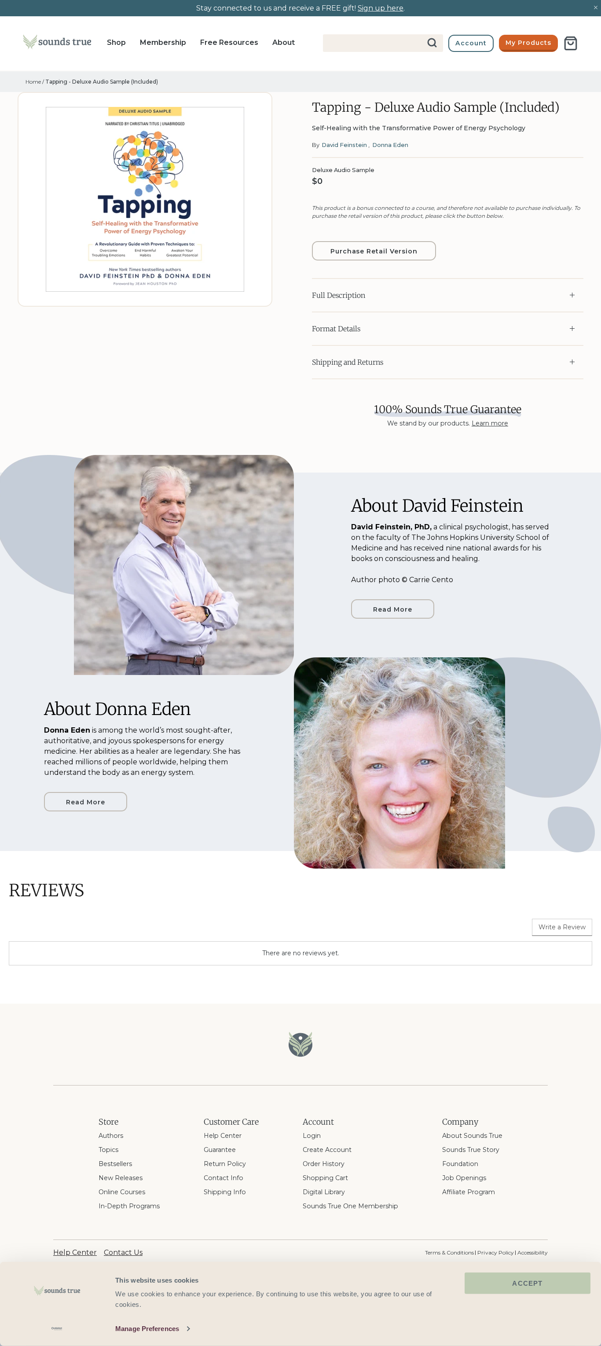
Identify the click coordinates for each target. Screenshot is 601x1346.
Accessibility (532, 1252)
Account (471, 43)
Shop (116, 42)
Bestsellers (115, 1164)
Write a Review (562, 927)
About (283, 42)
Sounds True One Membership (350, 1206)
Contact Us (123, 1252)
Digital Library (324, 1192)
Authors (111, 1136)
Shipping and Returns (347, 362)
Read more (392, 609)
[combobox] (383, 43)
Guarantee (220, 1150)
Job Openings (464, 1178)
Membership (163, 42)
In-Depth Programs (129, 1206)
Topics (108, 1150)
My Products (528, 43)
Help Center (223, 1136)
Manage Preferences (147, 1328)
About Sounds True (472, 1136)
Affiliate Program (468, 1192)
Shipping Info (225, 1192)
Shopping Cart (325, 1178)
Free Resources (229, 42)
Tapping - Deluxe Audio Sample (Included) (101, 81)
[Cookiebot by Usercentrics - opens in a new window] (56, 1328)
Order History (323, 1164)
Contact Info (223, 1178)
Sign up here (380, 8)
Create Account (327, 1150)
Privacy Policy (495, 1252)
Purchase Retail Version (374, 251)
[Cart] (570, 43)
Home (33, 81)
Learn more (490, 423)
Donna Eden (390, 144)
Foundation (460, 1164)
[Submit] (432, 43)
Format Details (336, 328)
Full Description (338, 295)
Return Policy (225, 1164)
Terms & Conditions (449, 1252)
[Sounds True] (57, 43)
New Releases (121, 1178)
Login (312, 1136)
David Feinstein (344, 144)
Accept (527, 1283)
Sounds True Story (470, 1150)
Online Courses (122, 1192)
